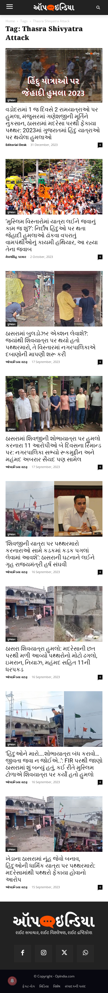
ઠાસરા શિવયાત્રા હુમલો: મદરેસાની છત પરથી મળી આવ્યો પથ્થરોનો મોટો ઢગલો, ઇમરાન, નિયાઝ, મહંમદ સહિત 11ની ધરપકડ (51, 659)
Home (10, 21)
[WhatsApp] (85, 953)
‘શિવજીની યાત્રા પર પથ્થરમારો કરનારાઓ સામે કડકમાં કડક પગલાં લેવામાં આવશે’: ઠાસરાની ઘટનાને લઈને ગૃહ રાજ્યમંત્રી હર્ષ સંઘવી (50, 554)
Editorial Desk (16, 145)
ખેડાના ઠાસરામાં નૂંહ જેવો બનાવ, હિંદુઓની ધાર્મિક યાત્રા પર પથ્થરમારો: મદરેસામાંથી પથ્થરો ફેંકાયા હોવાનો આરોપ (50, 869)
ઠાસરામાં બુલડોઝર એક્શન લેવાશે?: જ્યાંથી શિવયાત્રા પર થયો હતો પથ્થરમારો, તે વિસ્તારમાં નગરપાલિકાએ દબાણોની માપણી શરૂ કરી (51, 344)
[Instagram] (43, 953)
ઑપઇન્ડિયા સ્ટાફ (17, 362)
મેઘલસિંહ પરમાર (16, 257)
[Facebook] (22, 953)
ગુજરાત (11, 100)
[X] (64, 953)
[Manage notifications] (12, 980)
